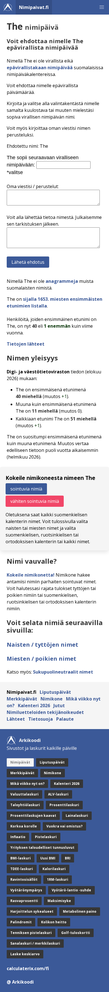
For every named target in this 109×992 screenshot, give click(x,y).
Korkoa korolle (23, 826)
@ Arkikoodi (20, 982)
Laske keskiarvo (25, 954)
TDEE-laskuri (21, 868)
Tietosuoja (40, 719)
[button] (101, 7)
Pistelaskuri (46, 836)
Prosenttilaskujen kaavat (33, 815)
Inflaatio (17, 836)
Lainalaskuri (77, 815)
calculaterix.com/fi (28, 968)
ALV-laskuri (58, 794)
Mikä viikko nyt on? (27, 783)
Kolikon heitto (54, 922)
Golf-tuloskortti (75, 932)
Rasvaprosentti (24, 900)
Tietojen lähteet (25, 344)
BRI (67, 858)
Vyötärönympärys (26, 890)
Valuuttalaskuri (24, 794)
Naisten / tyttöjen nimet (42, 644)
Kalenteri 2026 (34, 705)
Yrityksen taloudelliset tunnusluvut (42, 847)
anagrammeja (62, 281)
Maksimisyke (59, 900)
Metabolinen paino (79, 911)
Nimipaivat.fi (34, 7)
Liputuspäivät (55, 692)
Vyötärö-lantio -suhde (71, 890)
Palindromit (21, 922)
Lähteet (16, 719)
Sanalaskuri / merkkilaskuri (35, 943)
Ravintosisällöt (23, 879)
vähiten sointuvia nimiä (34, 501)
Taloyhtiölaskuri (25, 805)
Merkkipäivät (22, 699)
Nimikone (52, 699)
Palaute (65, 719)
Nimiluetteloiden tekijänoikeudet (45, 712)
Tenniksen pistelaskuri (31, 932)
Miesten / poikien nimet (41, 658)
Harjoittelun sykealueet (31, 911)
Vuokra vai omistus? (64, 826)
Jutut (59, 705)
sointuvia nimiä (26, 489)
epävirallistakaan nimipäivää (40, 67)
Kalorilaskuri (54, 868)
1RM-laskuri (57, 879)
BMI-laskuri (20, 858)
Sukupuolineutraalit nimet (63, 672)
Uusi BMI (47, 858)
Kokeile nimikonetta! (30, 575)
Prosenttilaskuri (64, 805)
